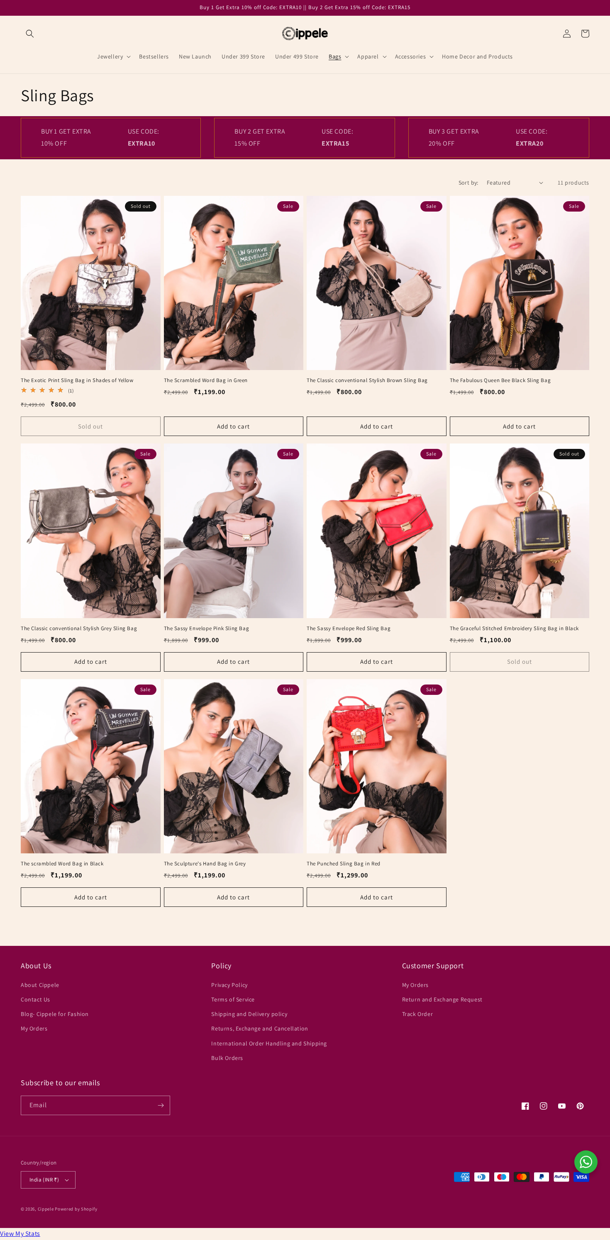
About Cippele (40, 985)
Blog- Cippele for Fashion (55, 1014)
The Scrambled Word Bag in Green (206, 380)
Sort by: (468, 182)
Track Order (417, 1014)
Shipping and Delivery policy (249, 1014)
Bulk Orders (227, 1058)
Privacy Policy (229, 985)
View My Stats (20, 1233)
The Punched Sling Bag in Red (344, 863)
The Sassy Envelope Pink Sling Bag (206, 628)
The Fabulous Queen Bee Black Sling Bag (500, 380)
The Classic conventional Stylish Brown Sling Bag (367, 380)
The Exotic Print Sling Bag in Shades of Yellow (77, 380)
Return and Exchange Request (442, 999)
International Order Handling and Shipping (269, 1043)
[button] (30, 33)
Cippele (46, 1209)
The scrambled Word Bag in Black (62, 863)
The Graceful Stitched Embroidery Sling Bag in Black (514, 628)
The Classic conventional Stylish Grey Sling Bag (79, 628)
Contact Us (35, 999)
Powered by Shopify (76, 1209)
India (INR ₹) (44, 1179)
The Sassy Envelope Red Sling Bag (348, 628)
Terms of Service (233, 999)
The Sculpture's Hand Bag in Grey (205, 863)
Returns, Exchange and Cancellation (259, 1028)
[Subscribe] (160, 1105)
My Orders (34, 1028)
